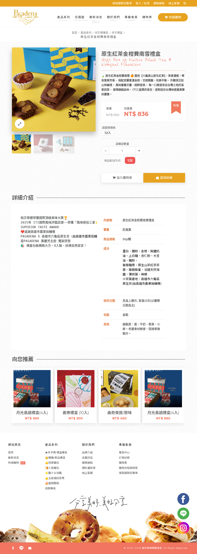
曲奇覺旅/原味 (76, 412)
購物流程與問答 (128, 468)
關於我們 (113, 17)
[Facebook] (13, 548)
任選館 (80, 17)
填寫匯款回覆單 (122, 3)
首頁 (74, 32)
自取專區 (50, 488)
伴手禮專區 (101, 32)
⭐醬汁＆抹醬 (53, 473)
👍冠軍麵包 (52, 462)
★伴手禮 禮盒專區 (56, 452)
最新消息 (95, 19)
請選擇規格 (108, 127)
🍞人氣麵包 (52, 468)
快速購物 (175, 17)
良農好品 (87, 457)
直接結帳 (166, 178)
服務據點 (159, 3)
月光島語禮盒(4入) (120, 412)
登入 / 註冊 (142, 3)
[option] (54, 89)
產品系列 (63, 17)
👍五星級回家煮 (54, 478)
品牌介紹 (87, 452)
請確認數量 (122, 144)
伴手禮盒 (117, 32)
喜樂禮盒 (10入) (32, 412)
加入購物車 (124, 178)
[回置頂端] (188, 545)
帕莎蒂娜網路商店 (152, 547)
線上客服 (174, 3)
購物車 (147, 17)
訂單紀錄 (124, 457)
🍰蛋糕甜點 (52, 483)
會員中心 (124, 452)
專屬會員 (131, 17)
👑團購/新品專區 (55, 457)
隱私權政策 (88, 468)
